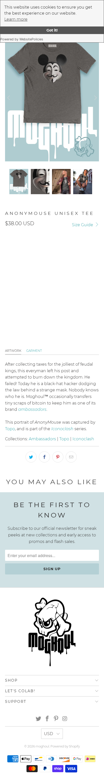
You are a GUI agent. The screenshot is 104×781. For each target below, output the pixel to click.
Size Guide (83, 224)
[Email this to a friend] (71, 456)
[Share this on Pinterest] (57, 456)
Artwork (13, 351)
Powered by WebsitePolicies (21, 39)
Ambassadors (42, 439)
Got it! (52, 30)
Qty (8, 285)
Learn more (16, 19)
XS (46, 270)
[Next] (95, 97)
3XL (85, 270)
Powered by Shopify (65, 746)
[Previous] (9, 97)
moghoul (42, 746)
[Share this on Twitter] (31, 456)
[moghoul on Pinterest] (56, 719)
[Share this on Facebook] (44, 456)
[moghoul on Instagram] (65, 719)
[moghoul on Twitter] (38, 719)
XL (59, 270)
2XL (71, 270)
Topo (10, 428)
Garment (34, 351)
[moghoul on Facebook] (47, 719)
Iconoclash (83, 439)
